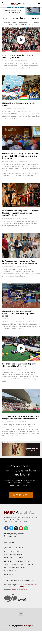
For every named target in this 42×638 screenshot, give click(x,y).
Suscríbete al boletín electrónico (19, 564)
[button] (21, 614)
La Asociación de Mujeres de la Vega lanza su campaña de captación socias (19, 262)
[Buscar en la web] (3, 3)
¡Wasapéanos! (10, 571)
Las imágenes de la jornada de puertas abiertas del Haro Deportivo (19, 365)
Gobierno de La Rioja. (19, 589)
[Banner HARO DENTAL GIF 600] (21, 13)
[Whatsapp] (26, 528)
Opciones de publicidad (14, 554)
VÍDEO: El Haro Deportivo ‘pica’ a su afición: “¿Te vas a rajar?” (18, 56)
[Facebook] (6, 528)
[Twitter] (11, 528)
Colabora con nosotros (15, 567)
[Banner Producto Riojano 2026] (21, 454)
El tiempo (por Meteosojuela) (17, 561)
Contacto (8, 574)
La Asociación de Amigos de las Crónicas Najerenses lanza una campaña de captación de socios (20, 213)
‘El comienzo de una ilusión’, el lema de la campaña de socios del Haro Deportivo (20, 417)
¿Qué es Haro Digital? (13, 548)
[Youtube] (21, 528)
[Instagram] (16, 528)
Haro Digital (28, 626)
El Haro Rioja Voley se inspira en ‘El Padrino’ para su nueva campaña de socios (18, 313)
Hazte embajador (11, 551)
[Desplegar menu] (39, 3)
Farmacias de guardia (13, 558)
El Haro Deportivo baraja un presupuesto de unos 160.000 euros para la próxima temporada (20, 155)
